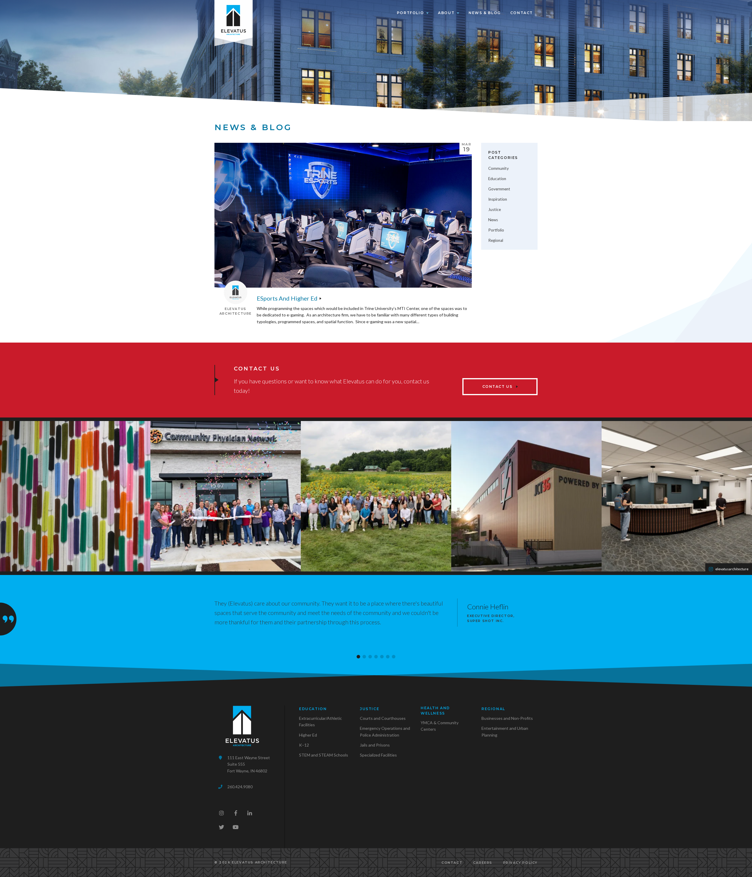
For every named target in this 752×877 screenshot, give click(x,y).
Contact (521, 13)
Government (499, 189)
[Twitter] (221, 827)
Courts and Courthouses (383, 718)
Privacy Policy (520, 863)
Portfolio (410, 13)
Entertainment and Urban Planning (504, 731)
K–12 (304, 744)
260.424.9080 (240, 786)
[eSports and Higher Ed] (343, 215)
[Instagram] (221, 813)
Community (498, 168)
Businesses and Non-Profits (507, 718)
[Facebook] (236, 813)
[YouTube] (236, 827)
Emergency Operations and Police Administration (385, 731)
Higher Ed (308, 734)
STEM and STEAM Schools (323, 754)
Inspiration (497, 199)
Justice (494, 209)
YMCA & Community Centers (440, 726)
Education (497, 178)
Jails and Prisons (375, 744)
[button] (358, 656)
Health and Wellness (435, 710)
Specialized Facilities (378, 754)
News (493, 219)
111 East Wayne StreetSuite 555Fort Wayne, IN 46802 (248, 764)
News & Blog (485, 13)
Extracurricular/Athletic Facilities (320, 721)
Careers (482, 863)
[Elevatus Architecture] (233, 18)
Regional (495, 240)
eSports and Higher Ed (287, 298)
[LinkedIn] (250, 813)
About (446, 13)
